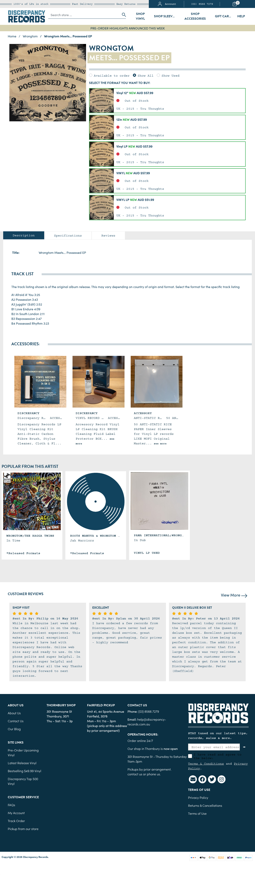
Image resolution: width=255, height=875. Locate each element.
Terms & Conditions (206, 763)
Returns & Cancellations (205, 805)
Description (24, 235)
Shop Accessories (195, 16)
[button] (167, 100)
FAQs (11, 805)
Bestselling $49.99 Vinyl (24, 771)
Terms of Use (197, 813)
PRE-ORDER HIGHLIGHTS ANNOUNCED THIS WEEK (127, 28)
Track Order (16, 821)
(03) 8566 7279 (202, 4)
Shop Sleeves (165, 16)
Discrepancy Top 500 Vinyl (23, 781)
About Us (14, 713)
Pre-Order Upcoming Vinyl (23, 752)
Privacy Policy (198, 797)
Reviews (108, 235)
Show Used (170, 75)
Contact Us (16, 721)
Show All (146, 75)
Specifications (68, 235)
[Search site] (123, 14)
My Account (16, 813)
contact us (135, 774)
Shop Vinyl (140, 16)
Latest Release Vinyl (22, 763)
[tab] (23, 235)
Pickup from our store (23, 828)
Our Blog (14, 729)
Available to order (112, 75)
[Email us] (193, 779)
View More (231, 595)
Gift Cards (224, 16)
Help (241, 16)
